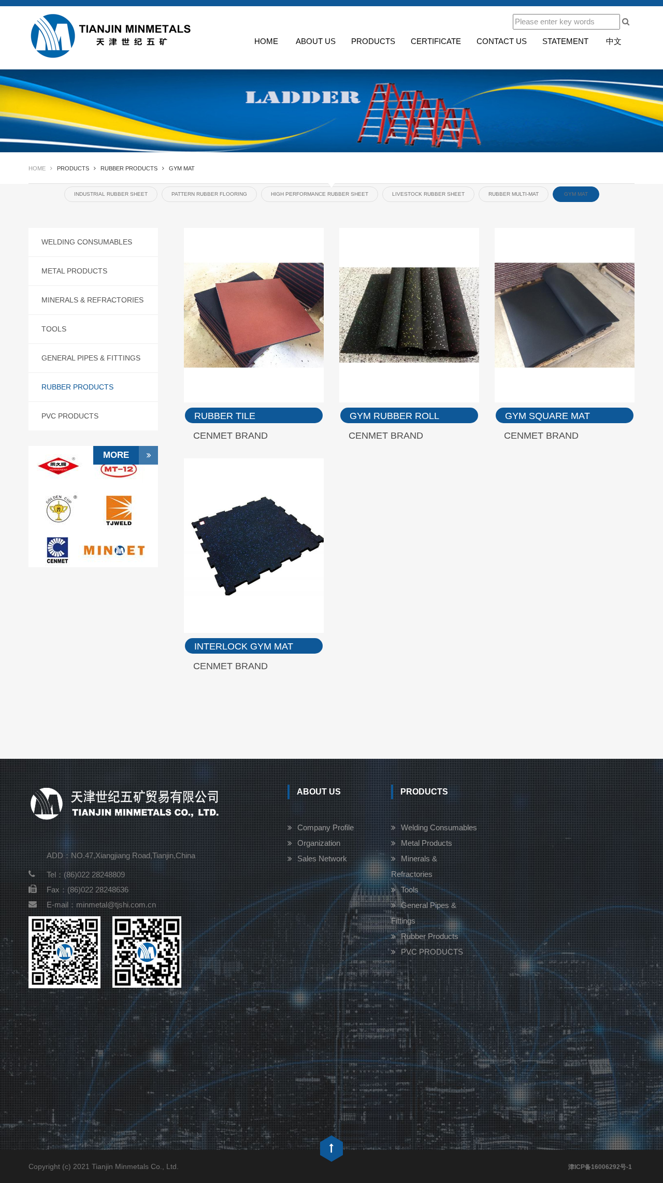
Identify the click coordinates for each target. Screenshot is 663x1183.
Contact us (502, 41)
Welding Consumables (86, 242)
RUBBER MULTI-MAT (513, 194)
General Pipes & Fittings (90, 358)
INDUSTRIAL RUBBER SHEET (111, 194)
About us (316, 41)
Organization (318, 843)
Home (266, 41)
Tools (53, 329)
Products (373, 41)
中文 (614, 41)
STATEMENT (565, 41)
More (116, 455)
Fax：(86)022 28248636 (87, 889)
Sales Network (322, 858)
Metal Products (74, 271)
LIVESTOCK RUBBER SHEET (428, 194)
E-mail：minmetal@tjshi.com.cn (101, 904)
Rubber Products (77, 387)
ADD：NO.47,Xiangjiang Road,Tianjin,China (121, 855)
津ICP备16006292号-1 (600, 1167)
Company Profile (325, 827)
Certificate (436, 41)
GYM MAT (576, 194)
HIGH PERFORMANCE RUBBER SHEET (319, 194)
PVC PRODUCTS (69, 416)
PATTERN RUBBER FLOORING (209, 194)
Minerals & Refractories (92, 300)
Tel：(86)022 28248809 (86, 874)
